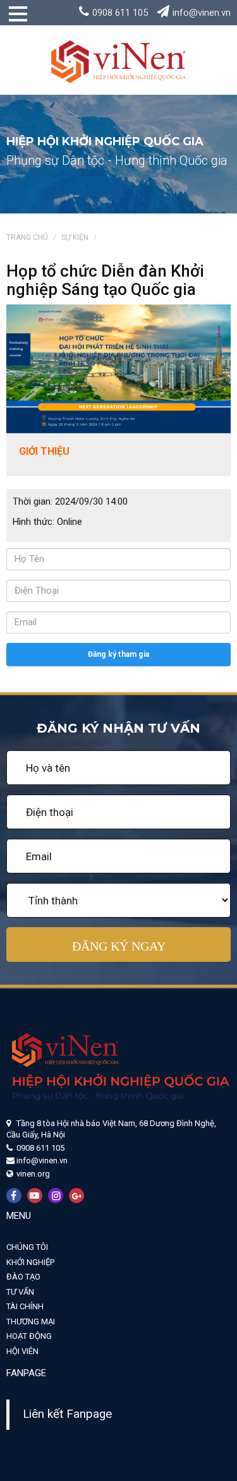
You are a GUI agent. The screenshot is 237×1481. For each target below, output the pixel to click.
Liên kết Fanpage (67, 1414)
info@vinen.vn (202, 12)
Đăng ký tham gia (118, 654)
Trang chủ (27, 237)
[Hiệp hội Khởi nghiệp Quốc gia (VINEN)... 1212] (118, 60)
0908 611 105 (120, 12)
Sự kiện (74, 237)
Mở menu (13, 18)
